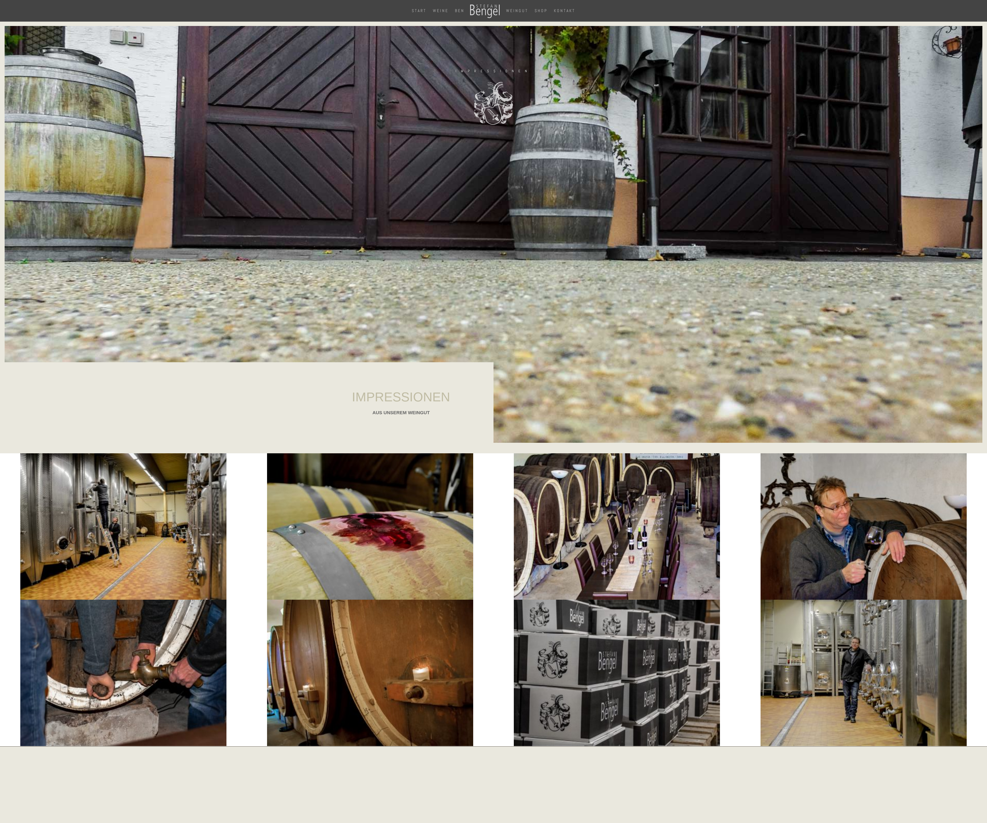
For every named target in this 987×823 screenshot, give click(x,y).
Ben (459, 11)
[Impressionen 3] (864, 744)
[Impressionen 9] (617, 598)
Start (419, 11)
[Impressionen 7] (123, 744)
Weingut (517, 11)
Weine (441, 11)
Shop (541, 11)
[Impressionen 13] (370, 598)
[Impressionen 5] (370, 744)
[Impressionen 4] (617, 744)
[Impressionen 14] (123, 598)
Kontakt (564, 11)
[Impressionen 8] (864, 598)
